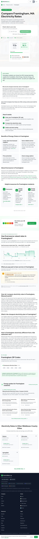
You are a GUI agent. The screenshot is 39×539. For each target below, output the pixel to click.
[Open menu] (37, 2)
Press (2, 503)
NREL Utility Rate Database (11, 281)
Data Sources (22, 520)
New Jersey (24, 503)
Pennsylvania (24, 498)
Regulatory (22, 523)
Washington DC (24, 505)
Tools (2, 516)
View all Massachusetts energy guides (18, 418)
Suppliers (3, 527)
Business (2, 513)
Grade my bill (32, 223)
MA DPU (14, 148)
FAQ (2, 498)
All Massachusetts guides (33, 384)
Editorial (2, 505)
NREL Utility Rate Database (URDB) (9, 263)
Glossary (2, 525)
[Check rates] (34, 1)
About (2, 496)
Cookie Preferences (23, 527)
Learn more (6, 537)
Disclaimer (22, 518)
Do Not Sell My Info (23, 525)
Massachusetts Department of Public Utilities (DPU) (20, 177)
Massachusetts (24, 501)
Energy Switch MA (33, 178)
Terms (21, 516)
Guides (2, 520)
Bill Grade (3, 518)
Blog (2, 523)
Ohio (22, 496)
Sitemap (2, 530)
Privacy (21, 513)
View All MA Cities (18, 468)
